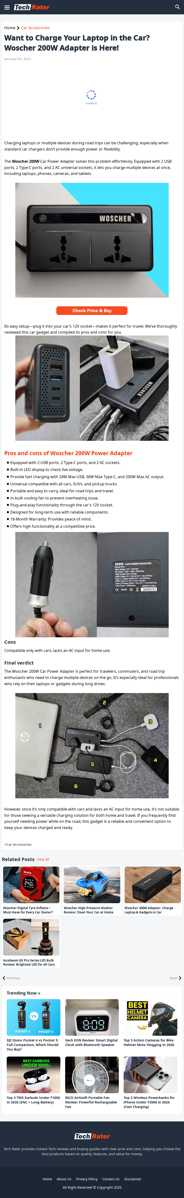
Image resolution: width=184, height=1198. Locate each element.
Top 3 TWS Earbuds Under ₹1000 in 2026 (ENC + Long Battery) (33, 1100)
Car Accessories (35, 28)
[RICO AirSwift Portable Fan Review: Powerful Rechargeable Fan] (92, 1075)
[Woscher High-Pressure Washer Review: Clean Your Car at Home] (92, 885)
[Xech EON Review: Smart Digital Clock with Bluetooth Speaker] (92, 1017)
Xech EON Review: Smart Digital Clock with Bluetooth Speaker (91, 1042)
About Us (64, 1179)
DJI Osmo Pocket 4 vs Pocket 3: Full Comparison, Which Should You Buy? (32, 1045)
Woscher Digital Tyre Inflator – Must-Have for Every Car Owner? (28, 910)
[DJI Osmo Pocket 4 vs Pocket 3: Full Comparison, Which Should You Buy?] (33, 1017)
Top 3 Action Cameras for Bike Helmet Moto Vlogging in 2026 (149, 1042)
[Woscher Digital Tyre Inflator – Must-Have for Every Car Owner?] (31, 885)
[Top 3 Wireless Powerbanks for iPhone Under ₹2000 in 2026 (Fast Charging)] (150, 1075)
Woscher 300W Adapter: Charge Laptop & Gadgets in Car (149, 910)
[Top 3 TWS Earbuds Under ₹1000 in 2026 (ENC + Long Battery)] (33, 1075)
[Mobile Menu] (6, 7)
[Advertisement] (89, 100)
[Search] (178, 7)
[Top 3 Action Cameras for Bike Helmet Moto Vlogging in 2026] (150, 1017)
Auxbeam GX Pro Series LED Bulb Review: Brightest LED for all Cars (29, 962)
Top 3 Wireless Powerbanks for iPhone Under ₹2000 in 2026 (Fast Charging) (149, 1102)
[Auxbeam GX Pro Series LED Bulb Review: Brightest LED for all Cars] (31, 937)
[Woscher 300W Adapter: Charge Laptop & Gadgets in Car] (153, 885)
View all (43, 859)
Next (173, 978)
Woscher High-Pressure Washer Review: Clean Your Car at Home (89, 910)
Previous (13, 978)
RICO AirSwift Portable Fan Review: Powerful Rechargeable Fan (91, 1102)
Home (9, 28)
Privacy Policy (87, 1179)
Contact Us (111, 1179)
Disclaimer (132, 1179)
